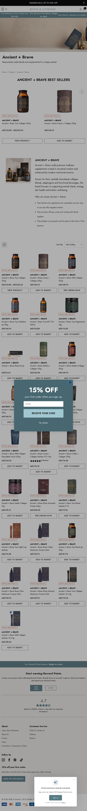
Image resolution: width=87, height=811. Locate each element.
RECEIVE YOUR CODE (43, 413)
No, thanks (43, 423)
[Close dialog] (70, 382)
